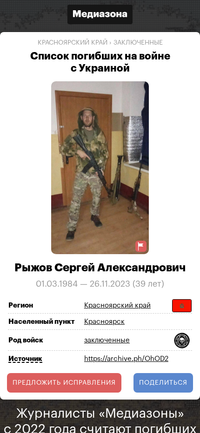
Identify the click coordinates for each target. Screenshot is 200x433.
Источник (25, 358)
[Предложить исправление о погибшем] (141, 246)
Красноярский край (72, 42)
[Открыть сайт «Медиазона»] (100, 15)
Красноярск (104, 321)
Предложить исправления (64, 383)
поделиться (163, 383)
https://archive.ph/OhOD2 (126, 358)
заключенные (138, 42)
